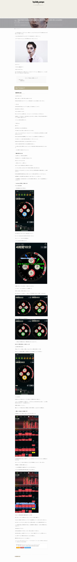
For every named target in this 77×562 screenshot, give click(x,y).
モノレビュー (16, 556)
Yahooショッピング (27, 547)
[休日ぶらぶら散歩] (38, 2)
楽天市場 (22, 547)
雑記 (19, 556)
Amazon (18, 547)
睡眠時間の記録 (22, 80)
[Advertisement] (38, 12)
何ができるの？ (21, 79)
